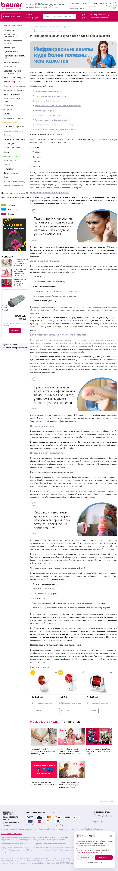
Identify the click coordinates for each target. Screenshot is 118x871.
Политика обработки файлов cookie (90, 829)
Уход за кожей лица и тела (13, 99)
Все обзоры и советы (107, 801)
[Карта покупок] (30, 821)
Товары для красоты (11, 81)
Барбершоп (6, 109)
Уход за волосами (12, 94)
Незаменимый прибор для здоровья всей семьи (55, 129)
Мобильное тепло (12, 147)
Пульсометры (10, 169)
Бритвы (7, 113)
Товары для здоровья (11, 25)
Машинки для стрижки (14, 118)
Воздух (7, 152)
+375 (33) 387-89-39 (62, 837)
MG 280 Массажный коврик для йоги (13, 324)
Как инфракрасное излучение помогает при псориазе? (58, 106)
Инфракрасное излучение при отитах (51, 96)
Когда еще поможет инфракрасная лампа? (52, 120)
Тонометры (9, 30)
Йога (6, 177)
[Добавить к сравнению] (56, 672)
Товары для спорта (10, 156)
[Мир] (67, 817)
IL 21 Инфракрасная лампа (42, 703)
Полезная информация (102, 3)
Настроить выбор (93, 862)
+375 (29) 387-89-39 (45, 837)
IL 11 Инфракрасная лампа (70, 703)
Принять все (103, 857)
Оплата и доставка (99, 17)
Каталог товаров (12, 16)
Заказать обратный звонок (46, 7)
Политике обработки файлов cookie (89, 852)
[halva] (39, 821)
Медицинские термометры (10, 35)
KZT (114, 8)
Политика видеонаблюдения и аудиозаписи (18, 829)
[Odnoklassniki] (107, 816)
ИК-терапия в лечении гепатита (48, 115)
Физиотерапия (10, 62)
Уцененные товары (76, 8)
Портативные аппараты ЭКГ (14, 57)
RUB (115, 5)
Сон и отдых (9, 143)
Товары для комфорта (12, 131)
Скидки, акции (74, 3)
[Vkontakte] (98, 816)
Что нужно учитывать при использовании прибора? (57, 125)
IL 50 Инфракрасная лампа (97, 703)
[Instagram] (94, 816)
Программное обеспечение (14, 197)
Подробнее (15, 330)
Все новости (18, 257)
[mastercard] (48, 821)
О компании (74, 6)
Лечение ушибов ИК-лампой (47, 101)
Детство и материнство (14, 126)
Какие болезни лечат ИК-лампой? (49, 91)
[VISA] (39, 817)
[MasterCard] (48, 817)
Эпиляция (8, 105)
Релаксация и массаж (13, 139)
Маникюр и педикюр (13, 90)
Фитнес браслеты (11, 173)
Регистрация (32, 17)
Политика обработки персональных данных (56, 829)
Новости (86, 3)
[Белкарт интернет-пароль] (76, 817)
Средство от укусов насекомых (12, 72)
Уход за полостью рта (13, 77)
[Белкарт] (58, 821)
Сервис (109, 6)
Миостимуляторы (11, 66)
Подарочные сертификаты (13, 193)
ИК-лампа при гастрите (44, 110)
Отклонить (85, 857)
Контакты (92, 6)
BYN (115, 2)
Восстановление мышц (14, 181)
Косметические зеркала (14, 86)
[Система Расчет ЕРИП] (58, 817)
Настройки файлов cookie (11, 833)
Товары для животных (12, 185)
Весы (6, 135)
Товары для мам (9, 122)
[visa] (30, 817)
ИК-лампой (58, 134)
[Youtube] (111, 816)
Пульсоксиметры (11, 51)
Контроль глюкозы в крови (13, 41)
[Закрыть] (111, 836)
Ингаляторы (9, 47)
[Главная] (31, 27)
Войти (29, 14)
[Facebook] (103, 816)
